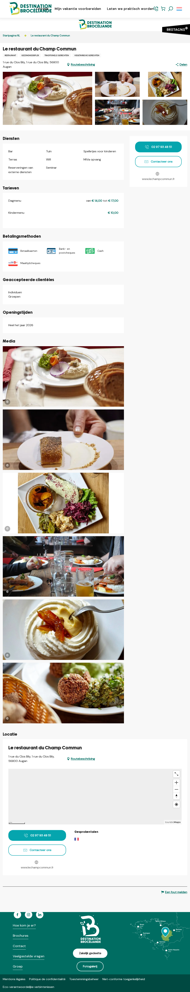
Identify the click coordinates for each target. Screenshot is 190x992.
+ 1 (165, 112)
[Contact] (156, 10)
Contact (19, 946)
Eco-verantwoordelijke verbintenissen (28, 987)
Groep (18, 966)
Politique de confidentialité (47, 979)
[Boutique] (163, 10)
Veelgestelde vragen (28, 956)
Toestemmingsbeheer (84, 979)
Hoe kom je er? (24, 925)
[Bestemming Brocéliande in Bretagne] (27, 9)
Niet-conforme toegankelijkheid (123, 979)
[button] (171, 9)
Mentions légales (14, 979)
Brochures (20, 935)
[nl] (179, 9)
